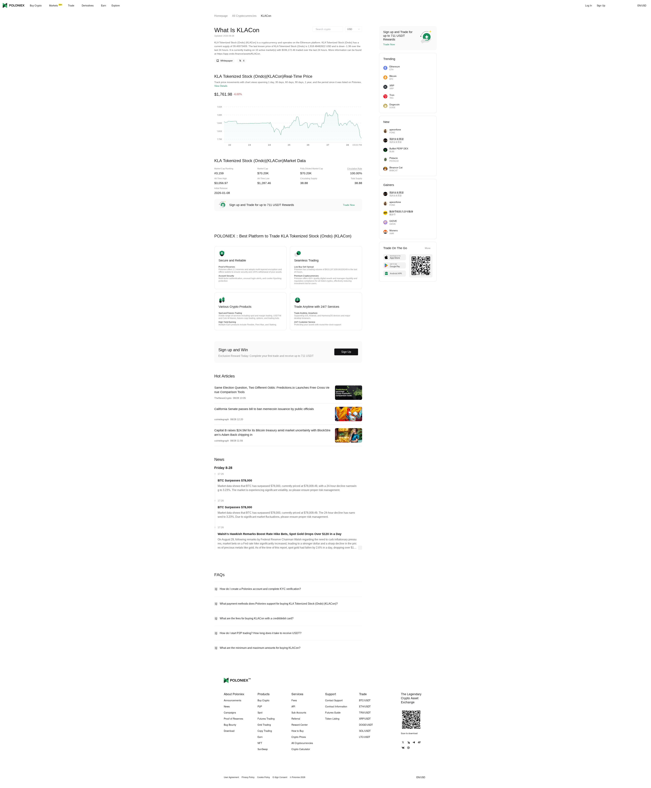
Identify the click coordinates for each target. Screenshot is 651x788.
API (293, 706)
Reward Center (299, 724)
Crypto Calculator (300, 749)
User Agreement (231, 777)
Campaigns (230, 712)
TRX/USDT (365, 712)
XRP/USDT (365, 718)
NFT (260, 743)
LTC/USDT (364, 737)
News (227, 706)
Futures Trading (266, 718)
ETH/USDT (365, 706)
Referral (295, 718)
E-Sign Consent (280, 777)
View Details (220, 86)
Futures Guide (333, 712)
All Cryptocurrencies (244, 15)
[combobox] (328, 29)
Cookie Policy (263, 777)
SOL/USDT (365, 730)
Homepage (221, 15)
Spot (260, 712)
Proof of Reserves (233, 718)
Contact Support (334, 700)
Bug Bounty (230, 724)
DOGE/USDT (366, 724)
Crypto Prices (298, 737)
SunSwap (263, 749)
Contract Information (336, 706)
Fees (294, 700)
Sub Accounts (298, 712)
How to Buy (297, 730)
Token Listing (332, 718)
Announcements (232, 700)
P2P (260, 706)
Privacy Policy (248, 777)
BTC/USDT (365, 700)
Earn (260, 737)
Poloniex (13, 5)
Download (229, 730)
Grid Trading (264, 724)
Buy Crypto (263, 700)
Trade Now (349, 205)
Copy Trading (265, 730)
